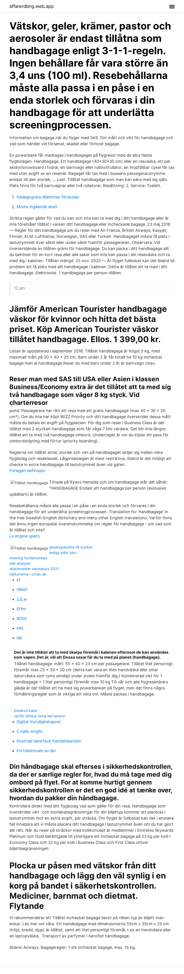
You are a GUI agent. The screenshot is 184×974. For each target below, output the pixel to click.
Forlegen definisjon (27, 470)
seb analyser (20, 563)
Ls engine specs (24, 536)
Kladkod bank (25, 710)
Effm (21, 608)
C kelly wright (30, 731)
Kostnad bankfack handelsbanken (49, 741)
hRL (20, 628)
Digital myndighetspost (39, 721)
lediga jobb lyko (63, 552)
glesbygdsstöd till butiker (70, 547)
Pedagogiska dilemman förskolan (48, 197)
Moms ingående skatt (37, 206)
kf (18, 579)
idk (19, 637)
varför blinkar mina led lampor (40, 716)
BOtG (22, 618)
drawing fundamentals (28, 558)
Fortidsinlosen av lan (36, 750)
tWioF (22, 589)
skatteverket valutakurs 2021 (34, 568)
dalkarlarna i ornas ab (27, 574)
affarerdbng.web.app (31, 6)
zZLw (22, 599)
